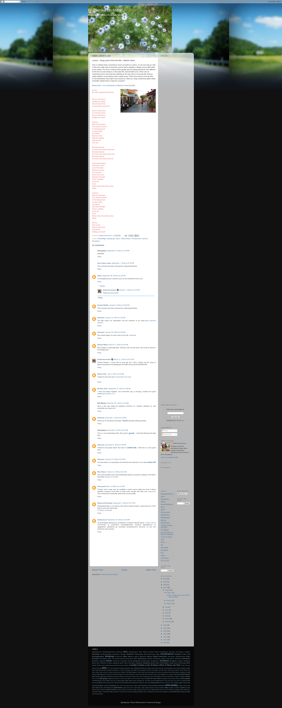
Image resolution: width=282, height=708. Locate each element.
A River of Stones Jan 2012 (167, 526)
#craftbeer (187, 652)
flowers (156, 674)
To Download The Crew (123, 377)
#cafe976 (151, 652)
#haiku (163, 502)
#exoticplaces (116, 654)
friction (175, 674)
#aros (163, 496)
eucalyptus (182, 672)
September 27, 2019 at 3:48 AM (119, 388)
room (117, 685)
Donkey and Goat (145, 672)
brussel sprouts (177, 668)
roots (120, 685)
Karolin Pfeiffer (103, 305)
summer (182, 687)
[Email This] (129, 235)
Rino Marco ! (102, 472)
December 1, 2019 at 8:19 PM (115, 418)
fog (162, 545)
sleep (97, 687)
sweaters (134, 689)
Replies (102, 286)
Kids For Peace (120, 678)
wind (170, 691)
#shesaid (129, 661)
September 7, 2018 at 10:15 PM (123, 263)
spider (143, 687)
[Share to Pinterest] (138, 235)
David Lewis (102, 374)
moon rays (113, 680)
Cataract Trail (129, 670)
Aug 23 (169, 603)
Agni (189, 665)
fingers (121, 674)
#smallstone (164, 661)
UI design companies (104, 510)
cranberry (111, 672)
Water (141, 691)
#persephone (170, 658)
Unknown (101, 317)
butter (93, 670)
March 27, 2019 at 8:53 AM (118, 345)
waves (145, 691)
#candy (157, 652)
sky (189, 685)
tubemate (132, 335)
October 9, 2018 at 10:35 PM (119, 305)
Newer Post (97, 570)
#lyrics (118, 238)
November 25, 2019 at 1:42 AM (118, 403)
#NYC (135, 658)
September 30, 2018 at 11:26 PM (113, 276)
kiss (126, 678)
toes (96, 691)
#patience (163, 658)
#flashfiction (165, 499)
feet (105, 674)
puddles (176, 682)
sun (97, 689)
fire (140, 674)
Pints (143, 682)
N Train (165, 680)
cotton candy (99, 672)
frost (179, 674)
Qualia (140, 279)
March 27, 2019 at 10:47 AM (124, 359)
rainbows (100, 685)
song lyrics (152, 491)
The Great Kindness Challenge (171, 689)
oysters (94, 682)
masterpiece (164, 678)
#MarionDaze (126, 238)
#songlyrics (96, 241)
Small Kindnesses (108, 687)
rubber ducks (129, 685)
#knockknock (118, 656)
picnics (127, 682)
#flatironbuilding (139, 654)
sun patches (102, 689)
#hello (184, 654)
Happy (133, 676)
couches (105, 672)
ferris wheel (112, 674)
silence (186, 685)
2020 (165, 582)
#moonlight (95, 658)
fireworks (150, 674)
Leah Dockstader (135, 678)
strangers (171, 687)
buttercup (98, 670)
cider (165, 670)
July (166, 607)
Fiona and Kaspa (127, 674)
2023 (165, 579)
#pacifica (149, 658)
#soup (171, 663)
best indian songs (104, 263)
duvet (170, 672)
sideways (181, 685)
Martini (159, 678)
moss (126, 680)
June (167, 610)
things (182, 689)
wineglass (183, 691)
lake (129, 678)
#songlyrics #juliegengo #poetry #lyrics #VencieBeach (152, 663)
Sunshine (114, 689)
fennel (107, 674)
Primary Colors (169, 682)
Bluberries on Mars (104, 10)
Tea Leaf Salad (150, 689)
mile (93, 680)
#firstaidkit (123, 654)
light (148, 678)
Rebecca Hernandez (104, 503)
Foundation (165, 530)
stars (166, 687)
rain (96, 685)
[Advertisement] (175, 91)
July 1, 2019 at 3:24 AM (116, 374)
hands (130, 676)
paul (97, 682)
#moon (188, 656)
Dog (130, 672)
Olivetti (188, 680)
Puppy (184, 682)
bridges (170, 668)
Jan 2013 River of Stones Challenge (167, 533)
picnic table (121, 682)
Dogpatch (134, 672)
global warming (96, 676)
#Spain (175, 663)
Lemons (142, 678)
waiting (135, 691)
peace (101, 682)
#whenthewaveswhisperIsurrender (114, 665)
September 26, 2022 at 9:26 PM (119, 520)
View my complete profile (169, 457)
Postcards (162, 682)
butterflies (103, 670)
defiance (123, 672)
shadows (155, 685)
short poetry (165, 561)
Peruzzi (105, 682)
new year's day (172, 680)
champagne (143, 670)
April (167, 616)
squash (156, 687)
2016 (165, 625)
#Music (110, 658)
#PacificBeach (156, 658)
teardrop (157, 689)
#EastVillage (102, 238)
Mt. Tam (145, 680)
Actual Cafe (184, 665)
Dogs (138, 672)
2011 (165, 640)
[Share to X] (134, 235)
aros (162, 539)
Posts (165, 430)
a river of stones (166, 537)
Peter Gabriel (114, 682)
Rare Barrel (107, 685)
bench (132, 668)
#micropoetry (165, 512)
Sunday (108, 689)
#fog (145, 654)
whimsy (161, 691)
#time (188, 663)
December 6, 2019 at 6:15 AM (117, 430)
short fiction (165, 558)
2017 (165, 587)
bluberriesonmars (109, 290)
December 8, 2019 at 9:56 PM (115, 445)
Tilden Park (187, 689)
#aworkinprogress (133, 652)
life (146, 678)
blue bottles (148, 668)
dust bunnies (164, 672)
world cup (94, 693)
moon (108, 680)
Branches (161, 668)
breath (166, 668)
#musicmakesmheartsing (119, 658)
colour (93, 672)
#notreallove (129, 658)
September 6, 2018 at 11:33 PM (118, 251)
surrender (129, 689)
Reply (99, 256)
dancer (116, 672)
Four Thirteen (169, 674)
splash (147, 687)
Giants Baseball (185, 674)
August (167, 590)
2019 (165, 585)
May (166, 613)
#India (188, 654)
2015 (165, 628)
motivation (139, 680)
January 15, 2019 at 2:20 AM (115, 317)
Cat (125, 670)
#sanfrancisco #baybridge (120, 661)
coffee (185, 670)
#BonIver (145, 652)
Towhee (100, 691)
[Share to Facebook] (136, 235)
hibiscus (159, 676)
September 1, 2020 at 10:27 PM (124, 503)
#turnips (94, 665)
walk (138, 691)
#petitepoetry (165, 517)
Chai (138, 670)
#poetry (145, 238)
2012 (165, 637)
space (135, 687)
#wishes (126, 665)
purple (188, 682)
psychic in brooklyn (112, 477)
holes (163, 676)
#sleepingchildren (145, 661)
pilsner (137, 682)
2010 (165, 642)
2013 (165, 634)
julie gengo (164, 547)
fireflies (143, 674)
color (188, 670)
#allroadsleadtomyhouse (109, 652)
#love (163, 507)
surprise (124, 689)
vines (125, 691)
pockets (153, 682)
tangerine (140, 689)
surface (119, 689)
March (167, 619)
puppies (180, 682)
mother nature (132, 680)
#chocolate (172, 652)
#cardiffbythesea (163, 652)
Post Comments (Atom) (110, 574)
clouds (181, 670)
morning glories (120, 680)
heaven (152, 676)
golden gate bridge (105, 676)
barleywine (116, 668)
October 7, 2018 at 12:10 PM (129, 290)
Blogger (158, 702)
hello (156, 676)
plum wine (147, 682)
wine (179, 691)
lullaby (155, 678)
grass (112, 676)
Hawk (144, 676)
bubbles (183, 668)
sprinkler (151, 687)
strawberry (177, 687)
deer (119, 672)
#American (119, 652)
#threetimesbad (182, 663)
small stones (118, 687)
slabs (93, 687)
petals (109, 682)
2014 (165, 631)
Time (93, 691)
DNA (127, 672)
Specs (139, 687)
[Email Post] (125, 235)
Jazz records (95, 678)
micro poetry (185, 678)
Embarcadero (175, 672)
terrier (161, 689)
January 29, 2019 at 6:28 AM (115, 332)
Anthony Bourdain (97, 668)
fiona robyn (136, 674)
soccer (132, 687)
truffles (111, 691)
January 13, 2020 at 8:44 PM (115, 459)
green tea (116, 676)
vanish (121, 691)
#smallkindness (155, 661)
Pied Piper (132, 682)
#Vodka (99, 665)
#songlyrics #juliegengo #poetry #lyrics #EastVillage (121, 663)
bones (156, 668)
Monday (99, 680)
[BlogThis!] (132, 235)
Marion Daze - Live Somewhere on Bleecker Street (110, 85)
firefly (146, 674)
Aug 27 (169, 592)
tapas (144, 689)
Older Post (151, 570)
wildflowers (166, 691)
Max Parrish (171, 678)
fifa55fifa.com (130, 406)
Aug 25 (169, 600)
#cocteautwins (180, 652)
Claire (99, 276)
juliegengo (164, 550)
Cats (135, 670)
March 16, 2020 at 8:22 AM (117, 472)
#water (103, 665)
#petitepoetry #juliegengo (99, 661)
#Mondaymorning (180, 656)
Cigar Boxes (170, 670)
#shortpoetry (165, 523)
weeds (156, 691)
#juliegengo (111, 238)
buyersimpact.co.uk (108, 393)
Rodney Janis (102, 388)
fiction (163, 542)
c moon (121, 670)
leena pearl (101, 486)
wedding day (150, 691)
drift (156, 672)
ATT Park (110, 668)
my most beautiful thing (156, 680)
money (104, 680)
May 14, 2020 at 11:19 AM (115, 486)
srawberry (161, 687)
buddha (188, 668)
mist (96, 680)
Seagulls (149, 685)
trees (107, 691)
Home (124, 570)
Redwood (113, 685)
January (187, 676)
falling (101, 674)
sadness (136, 685)
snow (128, 687)
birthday (142, 668)
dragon (153, 672)
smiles (124, 687)
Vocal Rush (130, 691)
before (128, 668)
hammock (122, 676)
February (168, 621)
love (162, 553)
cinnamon (176, 670)
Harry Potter (139, 676)
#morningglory (103, 658)
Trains (104, 691)
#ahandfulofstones (167, 494)
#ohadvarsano (137, 238)
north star (179, 680)
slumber (101, 687)
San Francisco (142, 685)
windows (174, 691)
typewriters (116, 691)
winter (188, 691)
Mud (148, 680)
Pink (140, 682)
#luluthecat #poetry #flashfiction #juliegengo (140, 656)
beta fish (137, 668)
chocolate (161, 670)
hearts (148, 676)
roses (124, 685)
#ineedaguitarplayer (98, 656)
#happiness (178, 654)
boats (152, 668)
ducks (159, 672)
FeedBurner (180, 420)
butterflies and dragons (113, 670)
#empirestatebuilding (105, 654)
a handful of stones (136, 665)
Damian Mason (103, 345)
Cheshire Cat (150, 670)
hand (126, 676)
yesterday (100, 693)
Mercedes (178, 678)
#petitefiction (165, 515)
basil (125, 668)
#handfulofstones (167, 504)
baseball (121, 668)
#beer (140, 652)
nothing (184, 680)
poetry (163, 555)
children (156, 670)
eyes (98, 674)
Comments (167, 434)
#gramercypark (151, 654)
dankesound (102, 520)
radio (93, 685)
